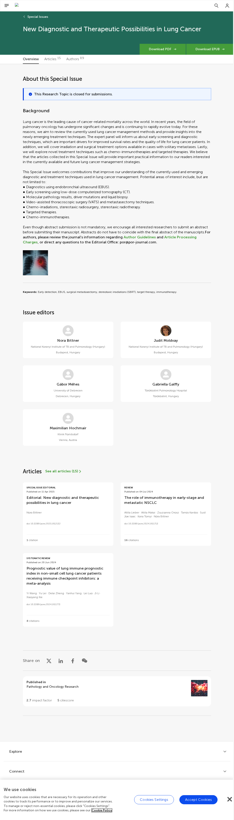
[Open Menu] (6, 5)
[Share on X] (48, 660)
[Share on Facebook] (72, 660)
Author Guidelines (140, 237)
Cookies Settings (154, 799)
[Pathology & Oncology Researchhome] (40, 5)
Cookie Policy (102, 810)
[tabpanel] (117, 402)
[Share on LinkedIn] (60, 660)
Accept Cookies (198, 799)
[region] (117, 800)
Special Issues (37, 17)
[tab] (31, 59)
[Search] (216, 5)
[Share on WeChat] (84, 660)
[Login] (227, 5)
